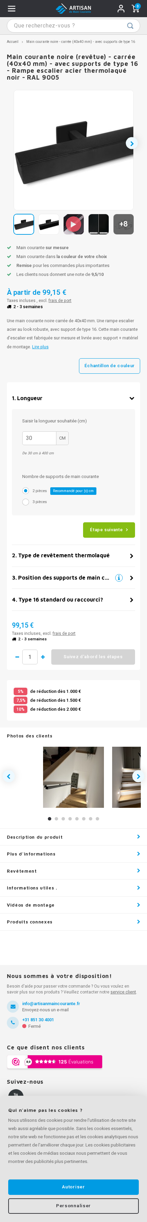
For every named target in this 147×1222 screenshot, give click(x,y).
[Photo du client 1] (73, 777)
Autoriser (73, 1187)
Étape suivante (106, 529)
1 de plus (43, 657)
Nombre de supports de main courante (60, 476)
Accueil (12, 41)
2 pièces (63, 491)
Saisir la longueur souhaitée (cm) (54, 421)
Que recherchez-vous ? (130, 26)
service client (123, 992)
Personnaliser (73, 1205)
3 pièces (39, 502)
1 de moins (17, 657)
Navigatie (11, 8)
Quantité (30, 657)
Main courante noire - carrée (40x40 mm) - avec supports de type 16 (80, 41)
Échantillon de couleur (109, 365)
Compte (121, 8)
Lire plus (40, 347)
